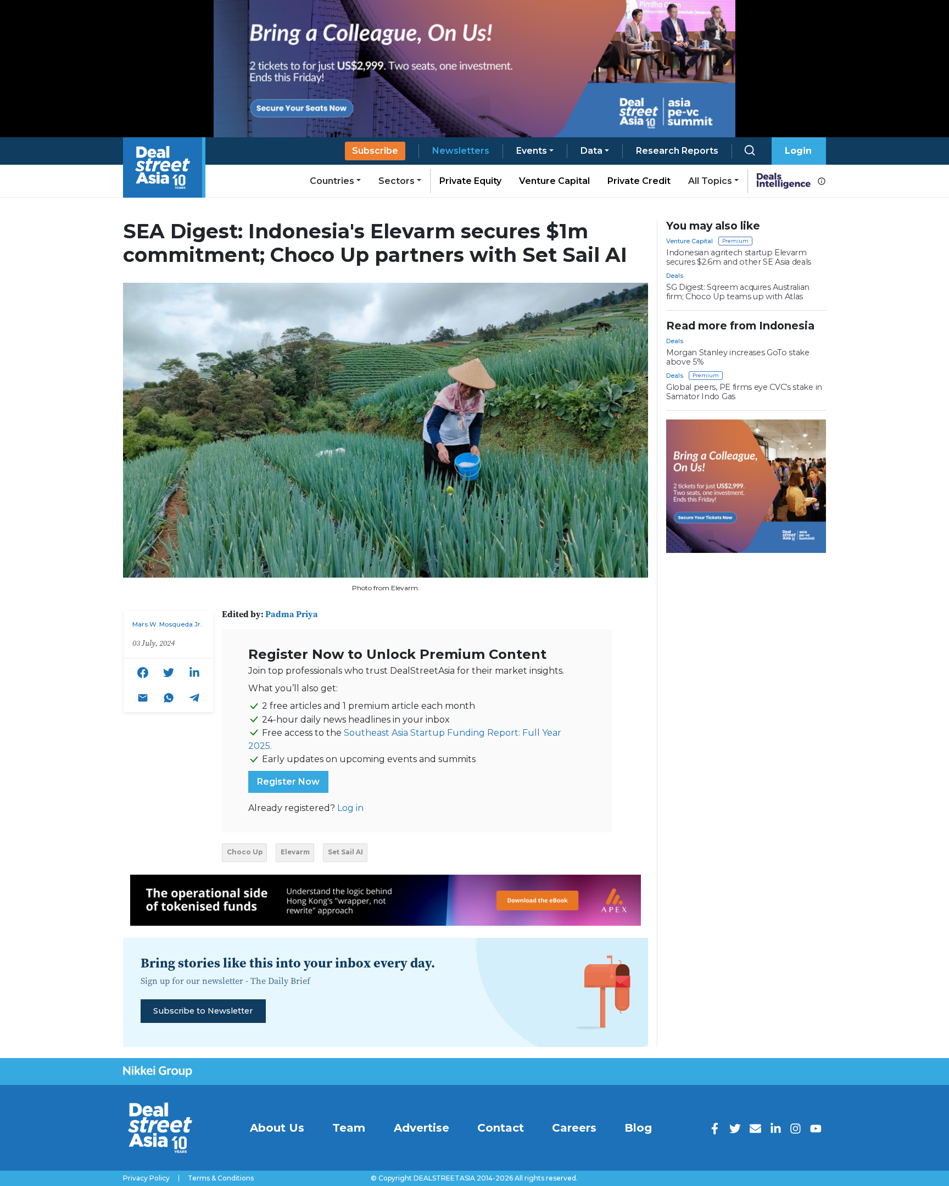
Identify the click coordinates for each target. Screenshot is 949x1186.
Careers (574, 1127)
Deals (674, 275)
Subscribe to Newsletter (203, 1011)
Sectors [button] (396, 181)
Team (348, 1127)
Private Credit (639, 181)
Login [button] (798, 151)
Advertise (421, 1127)
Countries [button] (332, 181)
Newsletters (460, 151)
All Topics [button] (710, 181)
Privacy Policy (146, 1178)
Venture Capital (554, 181)
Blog (638, 1127)
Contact (500, 1127)
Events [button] (531, 151)
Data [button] (591, 151)
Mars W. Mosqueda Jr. (167, 624)
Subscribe (375, 151)
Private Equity (470, 181)
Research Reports (677, 151)
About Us (277, 1127)
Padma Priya (291, 614)
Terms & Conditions (221, 1178)
